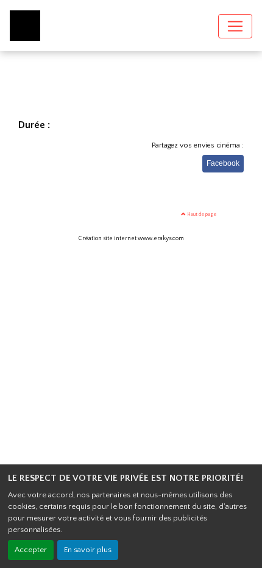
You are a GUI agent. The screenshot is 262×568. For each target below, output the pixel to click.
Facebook (223, 163)
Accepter (31, 549)
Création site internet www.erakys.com (131, 238)
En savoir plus (88, 549)
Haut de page (201, 214)
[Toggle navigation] (235, 26)
